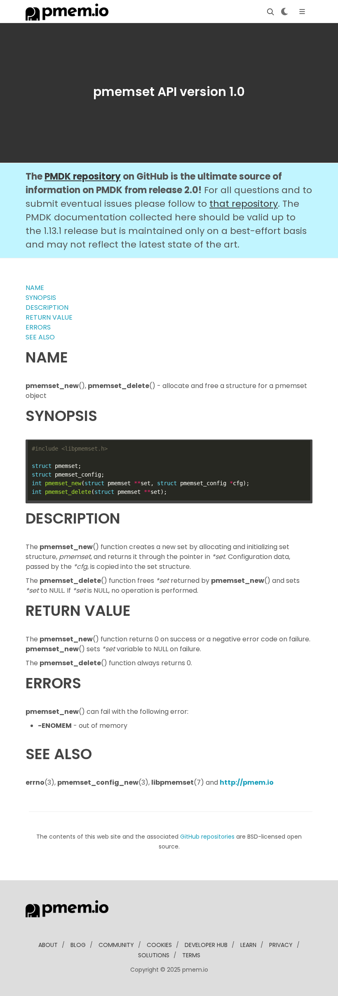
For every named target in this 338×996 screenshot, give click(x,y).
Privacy (281, 945)
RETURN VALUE (49, 317)
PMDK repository (83, 176)
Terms (191, 955)
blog (78, 945)
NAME (35, 287)
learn (248, 945)
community (116, 945)
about (48, 945)
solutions (153, 955)
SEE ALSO (40, 337)
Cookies (159, 945)
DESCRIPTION (47, 307)
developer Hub (206, 945)
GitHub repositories (207, 836)
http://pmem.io (247, 782)
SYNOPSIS (41, 297)
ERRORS (38, 327)
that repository (243, 203)
